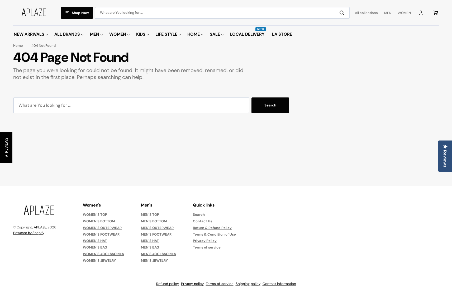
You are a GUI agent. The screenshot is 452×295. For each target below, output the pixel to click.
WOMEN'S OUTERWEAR (102, 228)
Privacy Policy (205, 240)
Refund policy (167, 284)
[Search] (343, 12)
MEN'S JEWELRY (154, 260)
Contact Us (202, 221)
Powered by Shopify (28, 233)
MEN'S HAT (150, 240)
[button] (421, 12)
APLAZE (40, 227)
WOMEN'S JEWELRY (99, 260)
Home (18, 46)
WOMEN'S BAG (95, 247)
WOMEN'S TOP (95, 215)
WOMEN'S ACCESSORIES (103, 254)
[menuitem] (31, 34)
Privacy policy (192, 284)
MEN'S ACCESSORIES (158, 254)
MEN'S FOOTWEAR (156, 234)
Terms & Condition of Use (214, 234)
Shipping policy (248, 284)
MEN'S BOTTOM (154, 221)
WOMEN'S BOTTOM (99, 221)
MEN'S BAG (150, 247)
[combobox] (222, 13)
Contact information (279, 284)
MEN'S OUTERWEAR (157, 228)
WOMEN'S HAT (95, 240)
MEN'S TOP (150, 215)
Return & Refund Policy (212, 228)
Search (270, 105)
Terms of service (207, 247)
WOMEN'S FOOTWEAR (101, 234)
